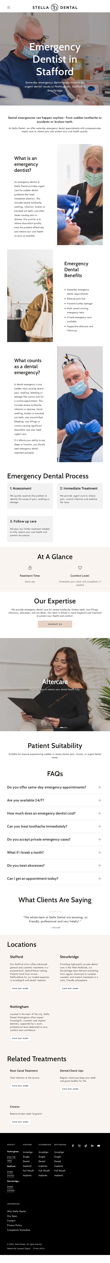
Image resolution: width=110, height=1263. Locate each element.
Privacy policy (39, 1248)
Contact (11, 1220)
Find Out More (20, 988)
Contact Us (55, 624)
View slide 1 (46, 725)
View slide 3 (63, 725)
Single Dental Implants (27, 1161)
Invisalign (28, 1152)
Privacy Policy (14, 1225)
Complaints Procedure (18, 1230)
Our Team (12, 1216)
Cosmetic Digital (23, 1248)
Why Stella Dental (16, 1211)
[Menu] (8, 7)
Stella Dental (20, 1244)
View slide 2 (55, 725)
